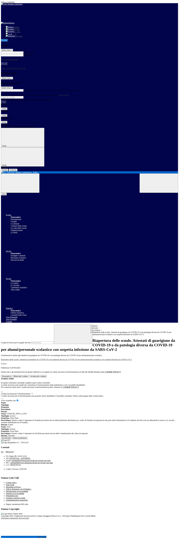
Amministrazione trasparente (17, 500)
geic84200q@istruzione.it (30, 461)
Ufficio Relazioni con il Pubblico (18, 489)
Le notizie (96, 330)
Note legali (10, 485)
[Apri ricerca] (159, 183)
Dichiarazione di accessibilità (17, 491)
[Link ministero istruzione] (12, 4)
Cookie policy (11, 483)
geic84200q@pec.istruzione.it (31, 463)
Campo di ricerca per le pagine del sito (15, 343)
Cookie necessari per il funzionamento (16, 394)
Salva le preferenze (20, 438)
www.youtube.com (8, 401)
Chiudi (4, 109)
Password (27, 55)
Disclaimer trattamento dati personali (15, 518)
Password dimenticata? (10, 59)
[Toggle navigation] (20, 183)
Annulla (4, 170)
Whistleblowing (12, 496)
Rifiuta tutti (21, 376)
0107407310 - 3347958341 (19, 458)
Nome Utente (29, 52)
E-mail (26, 90)
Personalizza (6, 376)
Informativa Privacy (13, 487)
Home (94, 326)
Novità (95, 328)
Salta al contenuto (8, 2)
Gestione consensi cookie (15, 498)
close (4, 194)
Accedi (4, 40)
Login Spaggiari (63, 95)
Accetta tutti (38, 376)
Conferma (13, 170)
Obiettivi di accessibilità (15, 494)
